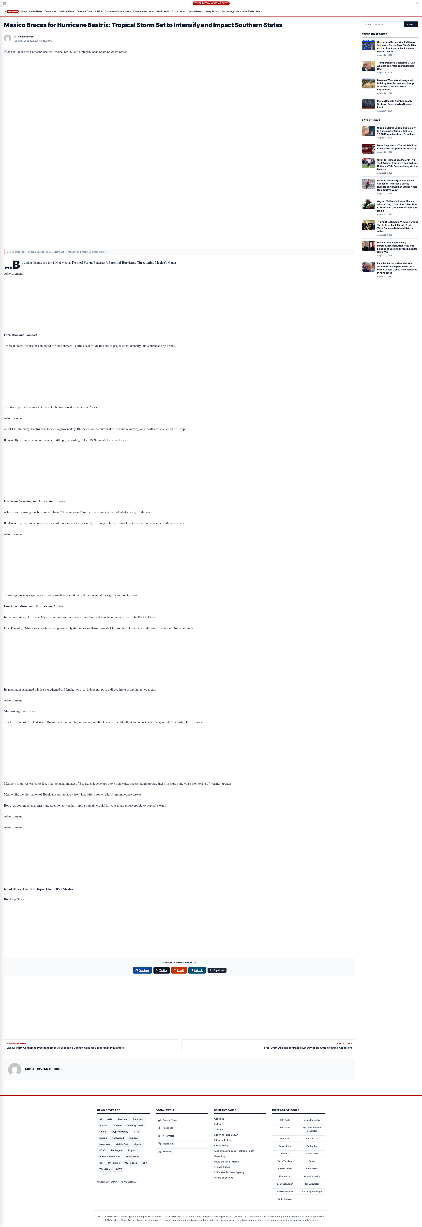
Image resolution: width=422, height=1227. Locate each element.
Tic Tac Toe (311, 1146)
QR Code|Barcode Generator (312, 1129)
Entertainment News (143, 11)
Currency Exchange (312, 1191)
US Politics (131, 1162)
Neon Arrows (311, 1153)
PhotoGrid (285, 1138)
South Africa (132, 1156)
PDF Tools (285, 1120)
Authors (218, 1124)
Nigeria (137, 1144)
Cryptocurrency (119, 1131)
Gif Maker (285, 1127)
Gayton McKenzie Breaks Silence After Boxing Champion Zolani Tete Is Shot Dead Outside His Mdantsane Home (397, 206)
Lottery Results (211, 11)
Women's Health (312, 1176)
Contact (218, 1129)
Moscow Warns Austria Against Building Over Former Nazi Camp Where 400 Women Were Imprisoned (395, 85)
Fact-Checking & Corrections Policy (234, 1150)
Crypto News (178, 11)
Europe (103, 1138)
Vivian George (25, 36)
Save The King (285, 1161)
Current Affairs (84, 11)
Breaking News (66, 11)
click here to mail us (306, 1220)
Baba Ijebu (138, 1119)
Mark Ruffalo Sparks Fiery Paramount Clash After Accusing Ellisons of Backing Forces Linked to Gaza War (397, 247)
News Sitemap (129, 1182)
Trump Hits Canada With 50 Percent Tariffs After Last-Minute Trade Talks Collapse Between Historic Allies (397, 226)
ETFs (136, 1131)
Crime (102, 1131)
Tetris (312, 1161)
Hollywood (118, 1138)
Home (23, 11)
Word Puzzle (312, 1138)
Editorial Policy (222, 1140)
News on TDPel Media (226, 1161)
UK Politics (114, 1162)
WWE (119, 1169)
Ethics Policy (221, 1145)
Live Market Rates (252, 11)
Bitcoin (103, 1125)
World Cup (104, 1169)
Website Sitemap (107, 1182)
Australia (122, 1119)
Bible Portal (311, 1168)
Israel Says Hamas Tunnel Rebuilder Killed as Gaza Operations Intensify (397, 147)
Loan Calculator (285, 1184)
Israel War (104, 1144)
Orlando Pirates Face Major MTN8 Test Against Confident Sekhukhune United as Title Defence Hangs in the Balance (397, 164)
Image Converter (312, 1120)
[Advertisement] (180, 294)
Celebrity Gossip (135, 1125)
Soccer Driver (285, 1168)
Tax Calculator (312, 1184)
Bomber (285, 1153)
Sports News (194, 11)
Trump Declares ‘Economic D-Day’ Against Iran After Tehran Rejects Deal (396, 65)
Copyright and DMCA (226, 1134)
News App (220, 1156)
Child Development (285, 1191)
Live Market (285, 1176)
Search (411, 24)
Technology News (231, 11)
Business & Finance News (118, 11)
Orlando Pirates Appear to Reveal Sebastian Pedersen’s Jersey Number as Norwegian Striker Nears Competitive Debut (397, 185)
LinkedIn (198, 970)
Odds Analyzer (285, 1199)
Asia (109, 1119)
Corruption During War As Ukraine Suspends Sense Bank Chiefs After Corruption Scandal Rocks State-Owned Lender (396, 47)
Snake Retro (285, 1146)
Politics (98, 11)
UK (101, 1162)
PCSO (102, 1150)
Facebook (144, 970)
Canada (117, 1125)
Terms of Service (223, 1177)
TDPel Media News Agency (211, 3)
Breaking (13, 11)
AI (100, 1119)
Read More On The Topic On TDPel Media (38, 889)
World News (163, 11)
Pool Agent (117, 1150)
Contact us (50, 11)
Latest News (35, 11)
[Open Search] (417, 3)
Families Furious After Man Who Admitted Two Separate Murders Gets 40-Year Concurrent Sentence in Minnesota (397, 268)
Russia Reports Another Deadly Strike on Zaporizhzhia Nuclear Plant (394, 104)
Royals (132, 1150)
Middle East (122, 1144)
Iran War (133, 1138)
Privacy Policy (222, 1166)
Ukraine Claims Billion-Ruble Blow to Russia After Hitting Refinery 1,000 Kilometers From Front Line (396, 130)
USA (144, 1162)
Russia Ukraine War (109, 1156)
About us (219, 1118)
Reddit (180, 970)
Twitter (163, 970)
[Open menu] (4, 3)
